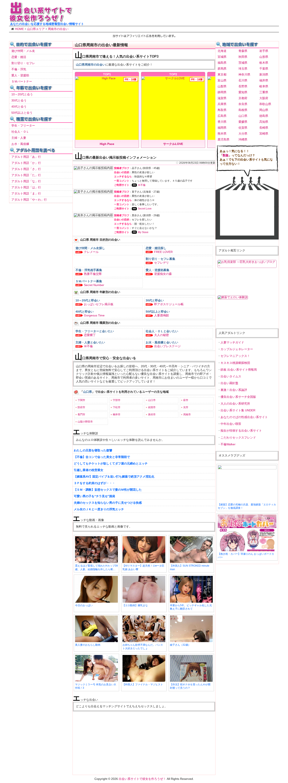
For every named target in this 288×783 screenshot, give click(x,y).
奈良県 (242, 104)
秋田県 (242, 56)
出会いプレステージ (167, 346)
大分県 (242, 133)
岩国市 (152, 407)
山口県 (242, 115)
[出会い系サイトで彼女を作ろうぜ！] (40, 20)
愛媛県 (242, 121)
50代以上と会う (21, 112)
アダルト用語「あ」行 (26, 156)
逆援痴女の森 (163, 273)
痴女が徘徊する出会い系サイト (241, 430)
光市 (185, 407)
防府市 (81, 407)
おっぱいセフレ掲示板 (98, 304)
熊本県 (222, 133)
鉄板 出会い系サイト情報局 (239, 369)
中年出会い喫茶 (231, 423)
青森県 (242, 51)
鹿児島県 (223, 139)
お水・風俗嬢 (20, 144)
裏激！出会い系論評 (234, 390)
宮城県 (222, 56)
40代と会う (19, 106)
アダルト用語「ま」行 (26, 193)
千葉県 (263, 68)
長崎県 (263, 127)
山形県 (263, 56)
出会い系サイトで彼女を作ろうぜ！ (142, 778)
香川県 (222, 121)
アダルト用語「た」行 (26, 175)
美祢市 (152, 414)
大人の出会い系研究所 (235, 403)
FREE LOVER (163, 252)
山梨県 (222, 86)
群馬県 (222, 68)
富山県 (222, 80)
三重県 (263, 92)
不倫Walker (228, 444)
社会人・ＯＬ (20, 131)
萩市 (185, 400)
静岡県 (222, 92)
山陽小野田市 (85, 421)
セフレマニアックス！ (235, 356)
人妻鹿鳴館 (161, 315)
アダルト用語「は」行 (26, 187)
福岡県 (222, 127)
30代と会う (19, 100)
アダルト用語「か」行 (26, 163)
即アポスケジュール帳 (169, 304)
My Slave (143, 232)
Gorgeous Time (94, 315)
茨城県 (242, 62)
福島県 (222, 62)
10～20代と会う (22, 94)
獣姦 (226, 155)
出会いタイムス (231, 376)
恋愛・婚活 (18, 57)
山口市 (152, 400)
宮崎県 (263, 133)
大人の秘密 (161, 335)
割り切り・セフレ (23, 63)
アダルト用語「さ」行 (26, 169)
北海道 (222, 51)
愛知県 (242, 92)
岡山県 (263, 110)
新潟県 (263, 74)
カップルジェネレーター (237, 349)
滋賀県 (222, 98)
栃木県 (263, 62)
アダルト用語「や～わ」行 (29, 199)
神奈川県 (244, 74)
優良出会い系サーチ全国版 (238, 396)
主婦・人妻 (18, 137)
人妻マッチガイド (232, 342)
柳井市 (116, 414)
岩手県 (263, 51)
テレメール (91, 252)
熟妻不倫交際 (93, 273)
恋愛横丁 (90, 335)
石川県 (242, 80)
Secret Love (145, 208)
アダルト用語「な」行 (26, 181)
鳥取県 (222, 110)
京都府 (242, 98)
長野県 (242, 86)
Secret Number (94, 285)
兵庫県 (222, 104)
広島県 (222, 115)
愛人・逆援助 (20, 75)
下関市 (81, 400)
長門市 (81, 414)
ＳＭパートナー (21, 81)
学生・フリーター (23, 125)
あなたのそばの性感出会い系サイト (244, 417)
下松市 (116, 407)
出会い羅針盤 (229, 383)
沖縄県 (242, 139)
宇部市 (116, 400)
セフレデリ (161, 262)
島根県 (242, 110)
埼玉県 (242, 68)
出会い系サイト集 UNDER (238, 410)
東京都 (222, 74)
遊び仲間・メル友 (23, 51)
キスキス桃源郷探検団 (235, 362)
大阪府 (263, 98)
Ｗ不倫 (141, 185)
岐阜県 (263, 86)
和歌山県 (265, 104)
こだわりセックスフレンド (238, 437)
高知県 (263, 121)
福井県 (263, 80)
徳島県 (263, 115)
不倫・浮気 (18, 69)
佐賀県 (242, 127)
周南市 (187, 414)
